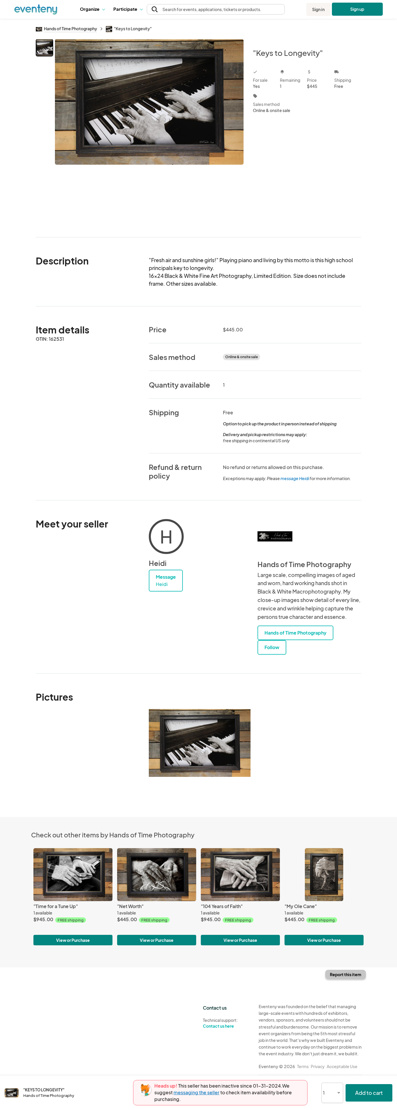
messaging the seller (196, 1092)
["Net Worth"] (156, 874)
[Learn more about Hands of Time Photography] (274, 536)
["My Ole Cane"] (324, 874)
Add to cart (369, 1092)
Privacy (318, 1066)
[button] (92, 9)
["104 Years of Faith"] (240, 874)
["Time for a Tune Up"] (72, 874)
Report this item (345, 974)
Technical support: (220, 1023)
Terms (303, 1066)
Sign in (318, 9)
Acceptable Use (342, 1066)
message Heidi (294, 478)
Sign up (357, 9)
